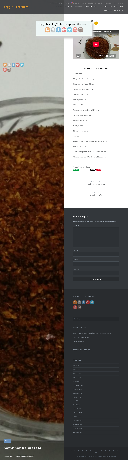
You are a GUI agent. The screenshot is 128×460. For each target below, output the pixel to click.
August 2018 (77, 397)
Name (75, 250)
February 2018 (77, 413)
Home (84, 3)
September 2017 (78, 432)
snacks (60, 6)
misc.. (122, 6)
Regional (113, 6)
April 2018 (76, 405)
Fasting (104, 6)
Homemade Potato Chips (81, 337)
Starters (69, 6)
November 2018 (78, 385)
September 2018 (78, 393)
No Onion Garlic (92, 6)
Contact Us (119, 10)
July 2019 (76, 365)
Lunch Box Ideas (105, 3)
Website (76, 269)
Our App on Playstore (59, 3)
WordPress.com (110, 456)
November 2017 (78, 424)
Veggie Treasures (16, 7)
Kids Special (119, 3)
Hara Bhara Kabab (78, 341)
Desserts (92, 3)
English (76, 3)
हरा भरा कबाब (78, 6)
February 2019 (77, 377)
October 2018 (77, 389)
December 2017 (78, 420)
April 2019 (76, 369)
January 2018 (77, 416)
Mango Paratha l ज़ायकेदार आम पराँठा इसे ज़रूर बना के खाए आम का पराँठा (92, 333)
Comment (76, 225)
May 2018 (76, 401)
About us (108, 10)
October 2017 (77, 428)
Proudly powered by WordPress (85, 456)
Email (75, 260)
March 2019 (77, 373)
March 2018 (77, 409)
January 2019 (77, 381)
